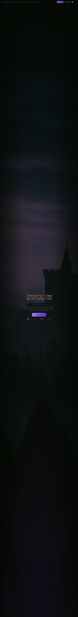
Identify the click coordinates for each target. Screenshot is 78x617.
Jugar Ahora (39, 314)
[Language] (73, 2)
